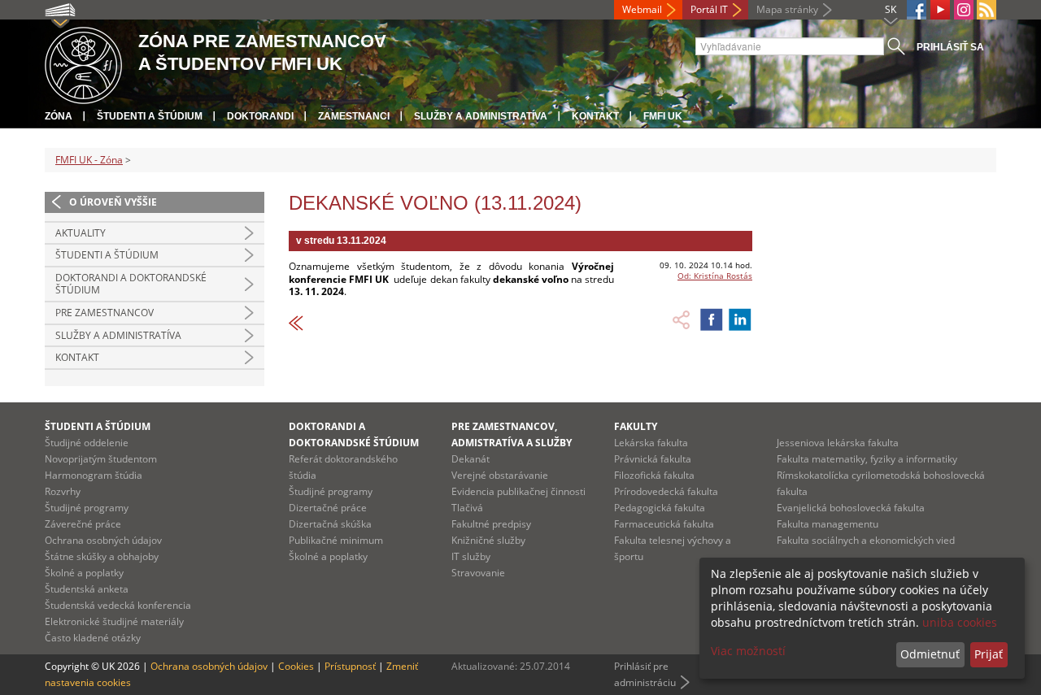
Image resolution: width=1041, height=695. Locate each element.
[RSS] (986, 10)
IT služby (470, 556)
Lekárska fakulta (651, 443)
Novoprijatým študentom (101, 459)
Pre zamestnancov (104, 312)
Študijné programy (86, 508)
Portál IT (709, 9)
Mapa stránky (787, 9)
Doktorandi (260, 116)
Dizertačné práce (328, 508)
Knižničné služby (488, 540)
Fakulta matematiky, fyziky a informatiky (867, 459)
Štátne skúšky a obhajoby (102, 556)
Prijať (988, 654)
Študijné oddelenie (86, 443)
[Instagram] (963, 10)
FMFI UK (662, 116)
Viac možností (748, 650)
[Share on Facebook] (711, 319)
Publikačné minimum (336, 540)
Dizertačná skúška (330, 524)
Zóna (58, 116)
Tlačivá (467, 508)
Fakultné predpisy (491, 524)
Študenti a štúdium (150, 116)
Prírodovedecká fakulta (666, 491)
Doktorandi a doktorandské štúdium (131, 284)
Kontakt (595, 116)
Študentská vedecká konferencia (118, 605)
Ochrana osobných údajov (103, 540)
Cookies (296, 666)
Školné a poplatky (84, 573)
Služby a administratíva (480, 116)
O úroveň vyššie (113, 202)
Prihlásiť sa (950, 47)
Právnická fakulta (652, 459)
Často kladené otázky (93, 638)
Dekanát (470, 459)
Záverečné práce (83, 524)
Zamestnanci (354, 116)
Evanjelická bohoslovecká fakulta (851, 508)
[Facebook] (916, 10)
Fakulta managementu (827, 524)
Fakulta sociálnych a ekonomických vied (866, 540)
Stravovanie (478, 573)
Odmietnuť (930, 654)
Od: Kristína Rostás (714, 275)
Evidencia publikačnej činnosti (518, 491)
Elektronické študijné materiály (114, 621)
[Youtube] (940, 10)
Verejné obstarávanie (499, 475)
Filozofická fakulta (654, 475)
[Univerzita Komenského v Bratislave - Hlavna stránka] (83, 63)
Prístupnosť (350, 666)
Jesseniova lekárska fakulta (838, 443)
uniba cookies (959, 622)
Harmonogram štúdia (93, 475)
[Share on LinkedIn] (740, 319)
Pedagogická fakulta (659, 508)
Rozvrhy (63, 491)
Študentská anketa (86, 589)
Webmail (642, 9)
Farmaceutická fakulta (664, 524)
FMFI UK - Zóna (89, 160)
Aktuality (80, 233)
